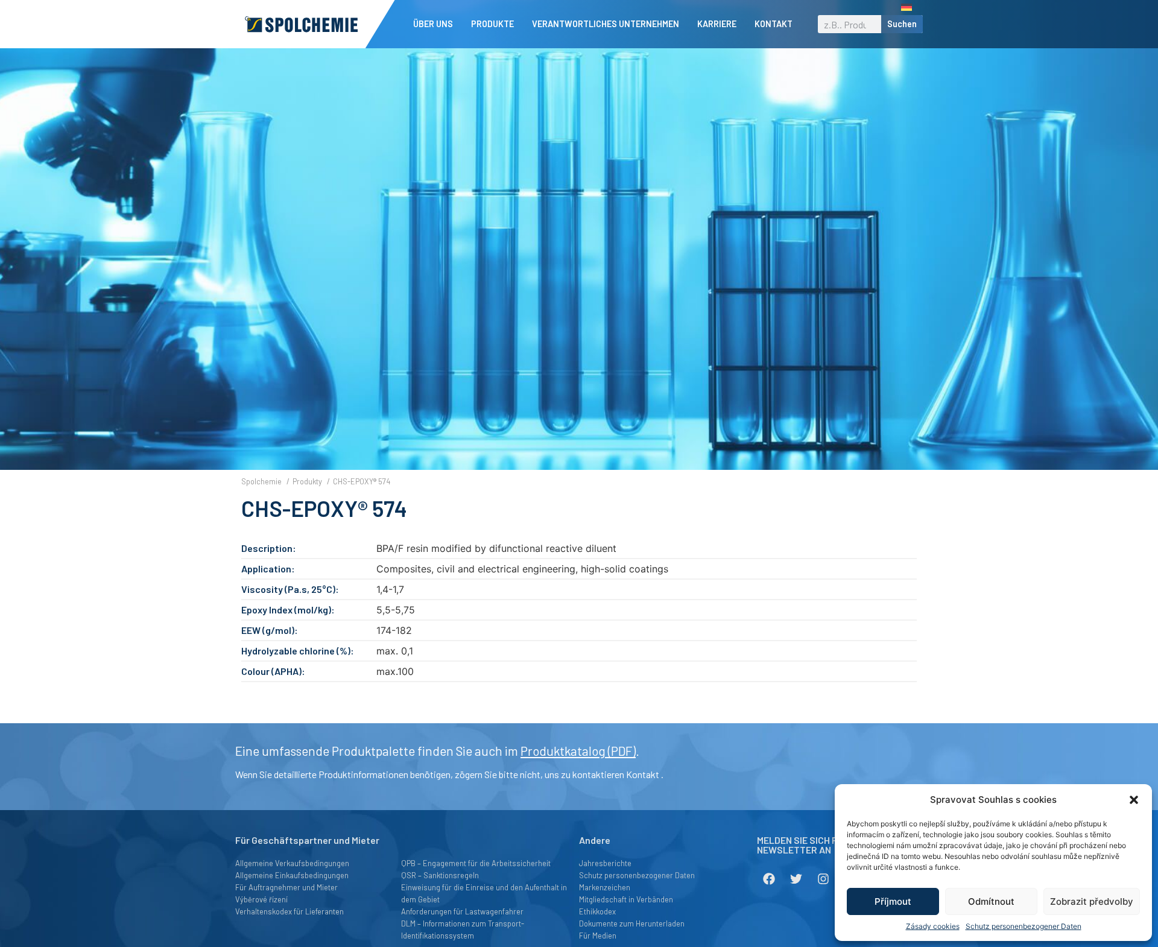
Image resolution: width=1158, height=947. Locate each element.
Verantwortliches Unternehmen (605, 24)
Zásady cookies (933, 926)
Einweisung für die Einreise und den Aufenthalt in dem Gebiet (484, 893)
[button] (1134, 800)
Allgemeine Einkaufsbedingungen (292, 875)
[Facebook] (769, 879)
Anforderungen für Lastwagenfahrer (462, 911)
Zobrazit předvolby (1091, 901)
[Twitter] (796, 879)
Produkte (492, 24)
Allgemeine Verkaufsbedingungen (292, 863)
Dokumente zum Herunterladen (632, 923)
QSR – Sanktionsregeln (440, 875)
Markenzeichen (604, 887)
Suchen (902, 24)
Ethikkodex (597, 911)
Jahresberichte (605, 863)
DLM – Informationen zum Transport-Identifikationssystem (462, 929)
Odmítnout (991, 901)
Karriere (716, 24)
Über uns (433, 24)
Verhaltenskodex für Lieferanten (289, 911)
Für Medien (597, 935)
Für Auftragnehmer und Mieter (286, 887)
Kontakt (774, 24)
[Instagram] (823, 879)
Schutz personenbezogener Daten (1023, 926)
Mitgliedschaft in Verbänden (626, 899)
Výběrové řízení (261, 899)
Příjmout (893, 901)
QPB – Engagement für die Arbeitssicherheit (476, 863)
